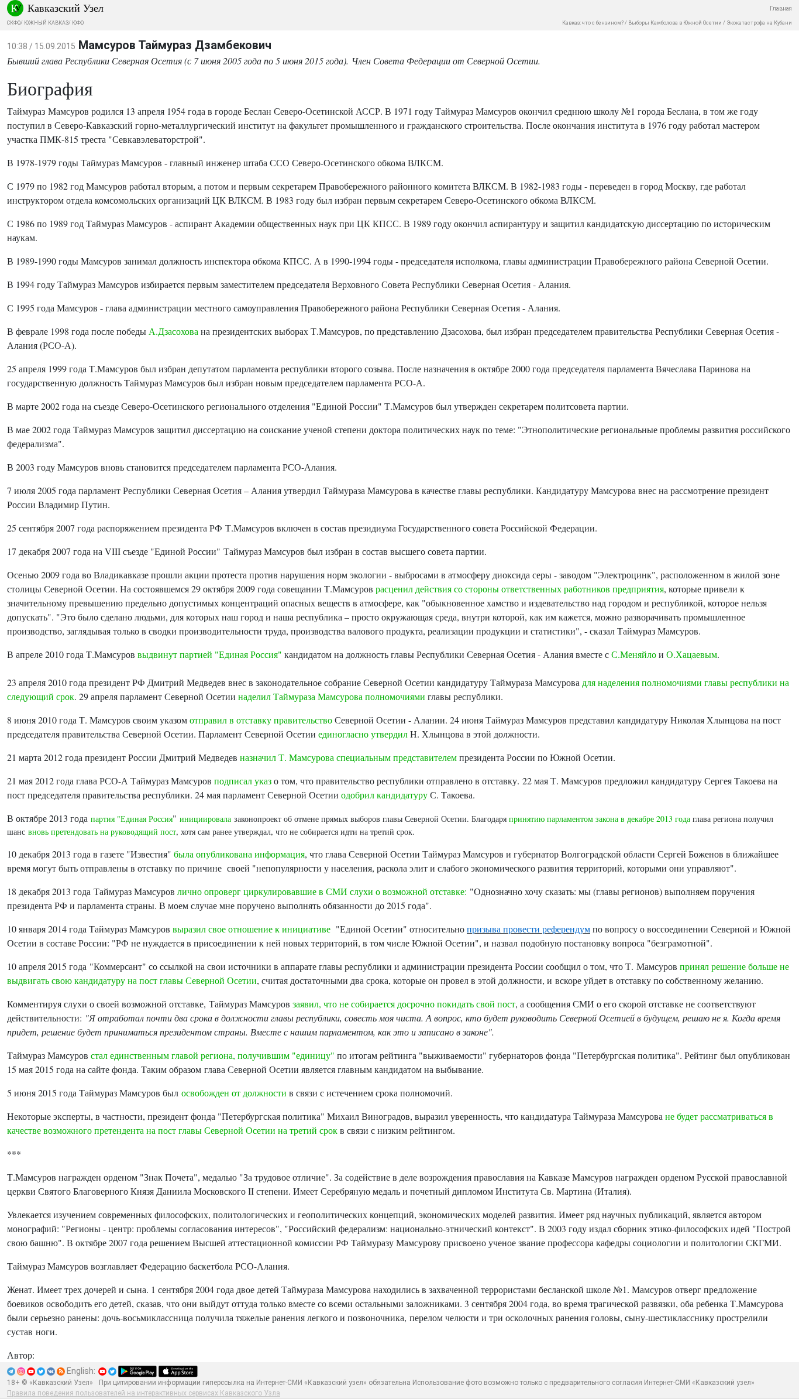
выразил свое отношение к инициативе (253, 929)
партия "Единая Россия (132, 818)
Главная (781, 8)
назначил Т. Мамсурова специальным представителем (348, 757)
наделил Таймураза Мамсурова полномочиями (331, 696)
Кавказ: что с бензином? (593, 23)
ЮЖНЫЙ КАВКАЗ (46, 23)
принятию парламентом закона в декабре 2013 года (599, 818)
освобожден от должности (234, 1092)
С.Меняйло (633, 654)
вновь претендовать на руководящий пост (102, 831)
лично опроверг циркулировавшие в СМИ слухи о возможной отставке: (322, 891)
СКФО (13, 23)
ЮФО (78, 23)
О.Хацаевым (691, 654)
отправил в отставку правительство (261, 720)
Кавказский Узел (65, 8)
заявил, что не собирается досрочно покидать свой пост (403, 1003)
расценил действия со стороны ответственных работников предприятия (520, 588)
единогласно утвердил (363, 734)
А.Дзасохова (173, 331)
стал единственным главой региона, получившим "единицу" (213, 1055)
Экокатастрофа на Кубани (759, 23)
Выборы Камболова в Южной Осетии (675, 23)
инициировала (205, 818)
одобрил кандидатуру (384, 794)
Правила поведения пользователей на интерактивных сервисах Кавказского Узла (143, 1393)
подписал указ (242, 780)
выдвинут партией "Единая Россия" (210, 654)
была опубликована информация (239, 854)
